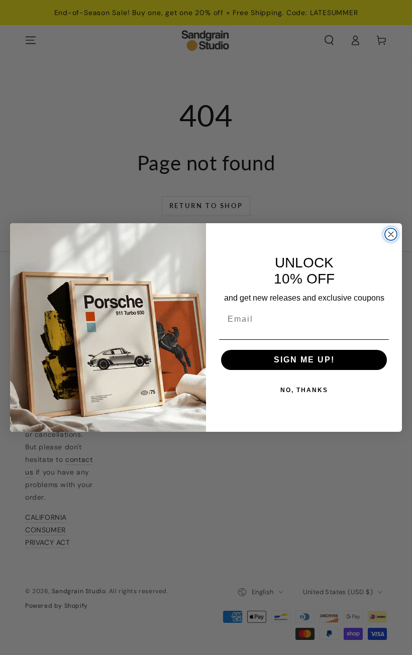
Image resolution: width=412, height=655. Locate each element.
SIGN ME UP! (304, 359)
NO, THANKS (304, 390)
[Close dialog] (391, 234)
